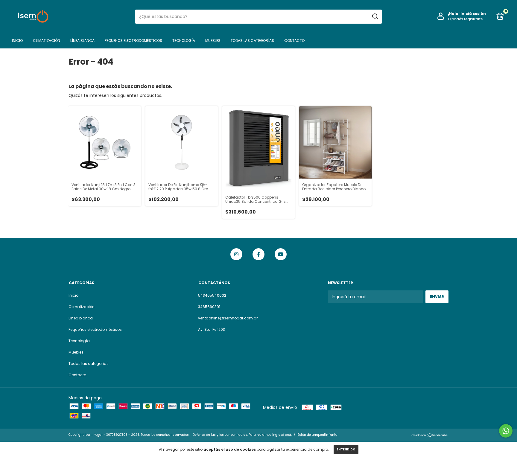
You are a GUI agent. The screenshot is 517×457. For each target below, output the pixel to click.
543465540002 (212, 295)
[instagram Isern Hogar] (236, 254)
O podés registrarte (465, 19)
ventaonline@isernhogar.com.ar (228, 318)
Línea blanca (82, 40)
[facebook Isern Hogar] (258, 254)
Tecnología (183, 40)
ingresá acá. (282, 434)
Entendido (346, 449)
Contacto (294, 40)
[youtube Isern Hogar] (281, 254)
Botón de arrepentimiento (317, 434)
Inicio (17, 40)
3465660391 (209, 306)
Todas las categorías (252, 40)
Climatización (46, 40)
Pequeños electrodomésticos (133, 40)
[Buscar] (375, 16)
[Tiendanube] (429, 435)
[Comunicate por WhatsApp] (506, 431)
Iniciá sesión (473, 13)
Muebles (213, 40)
